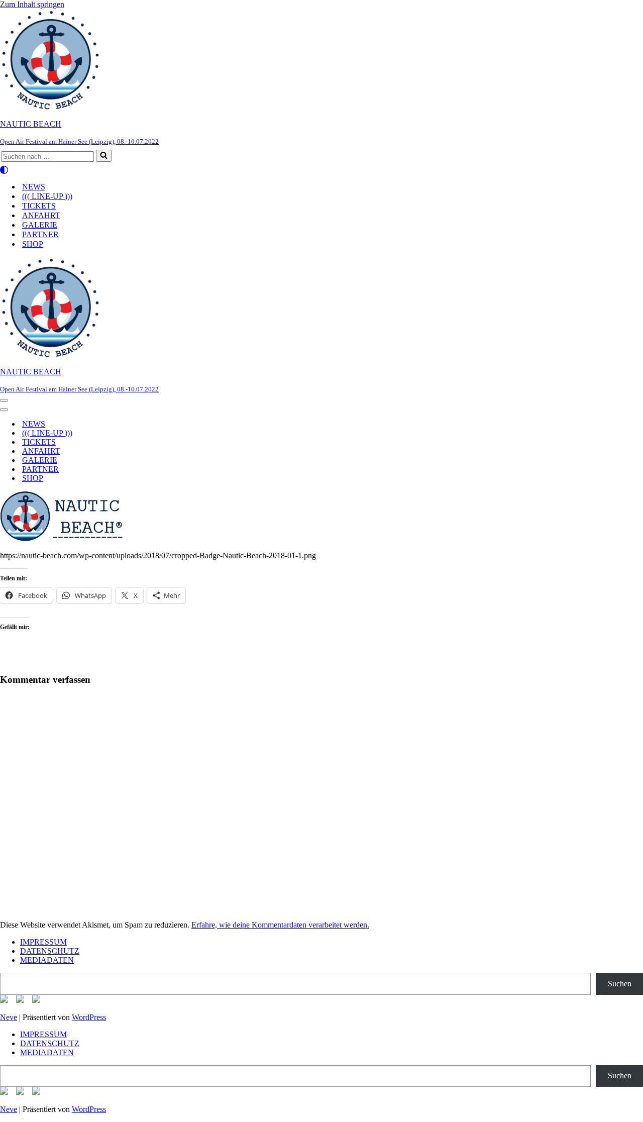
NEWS (33, 186)
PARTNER (40, 234)
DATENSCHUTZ (49, 951)
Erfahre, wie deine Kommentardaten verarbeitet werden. (280, 925)
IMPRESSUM (43, 942)
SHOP (32, 244)
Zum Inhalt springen (32, 4)
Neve (8, 1017)
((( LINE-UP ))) (47, 196)
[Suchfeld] (104, 156)
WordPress (89, 1017)
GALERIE (39, 225)
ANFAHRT (41, 215)
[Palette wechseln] (321, 170)
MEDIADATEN (47, 960)
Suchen (619, 983)
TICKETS (39, 205)
